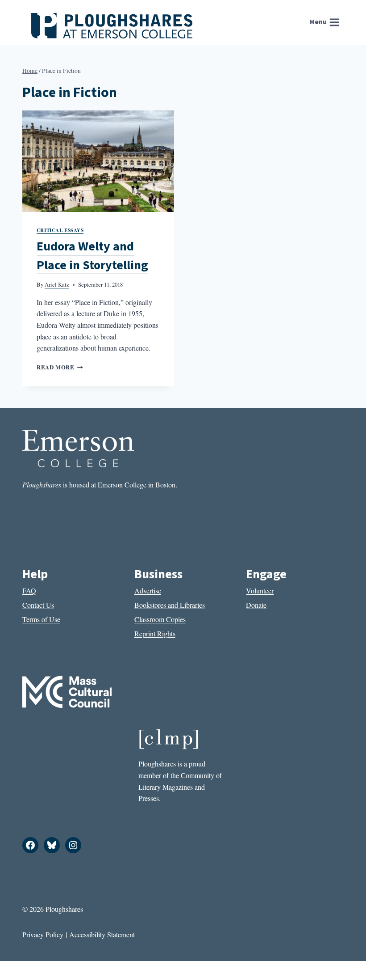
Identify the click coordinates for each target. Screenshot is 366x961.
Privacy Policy (42, 934)
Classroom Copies (160, 619)
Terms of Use (41, 619)
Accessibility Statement (102, 934)
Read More (60, 367)
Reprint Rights (154, 633)
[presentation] (98, 161)
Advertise (147, 590)
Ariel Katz (57, 284)
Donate (256, 605)
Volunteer (260, 590)
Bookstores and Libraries (169, 605)
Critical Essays (60, 230)
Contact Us (38, 605)
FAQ (29, 590)
